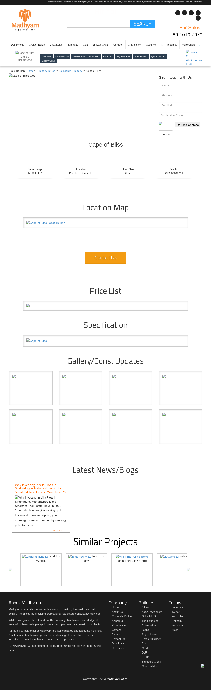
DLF (144, 652)
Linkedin (177, 620)
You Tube (177, 616)
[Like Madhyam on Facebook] (198, 12)
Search (143, 24)
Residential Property (70, 71)
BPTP (145, 657)
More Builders (150, 666)
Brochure (4, 103)
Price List (4, 77)
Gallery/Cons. (48, 60)
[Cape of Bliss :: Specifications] (105, 341)
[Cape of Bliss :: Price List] (105, 306)
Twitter (175, 611)
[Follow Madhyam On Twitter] (191, 12)
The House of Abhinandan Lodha (150, 625)
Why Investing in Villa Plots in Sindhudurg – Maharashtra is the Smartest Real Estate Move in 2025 (40, 488)
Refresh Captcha (188, 124)
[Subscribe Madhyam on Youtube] (177, 12)
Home (30, 71)
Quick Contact (158, 56)
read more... (59, 530)
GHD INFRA (149, 616)
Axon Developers (152, 611)
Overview (46, 56)
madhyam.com (117, 678)
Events (116, 634)
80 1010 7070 (187, 34)
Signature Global (152, 661)
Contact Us (105, 257)
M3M (145, 648)
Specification (141, 56)
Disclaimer (118, 648)
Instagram (178, 625)
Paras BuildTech (151, 639)
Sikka (145, 607)
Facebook (177, 607)
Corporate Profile (122, 616)
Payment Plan (123, 56)
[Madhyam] (25, 19)
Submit (165, 134)
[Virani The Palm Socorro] (132, 556)
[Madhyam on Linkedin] (184, 12)
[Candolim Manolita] (35, 556)
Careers (116, 629)
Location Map (62, 56)
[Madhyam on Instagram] (198, 18)
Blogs (175, 629)
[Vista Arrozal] (169, 556)
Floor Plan (94, 56)
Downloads (118, 643)
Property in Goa (46, 71)
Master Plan (79, 56)
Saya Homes (149, 634)
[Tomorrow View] (79, 556)
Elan (144, 643)
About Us (117, 611)
